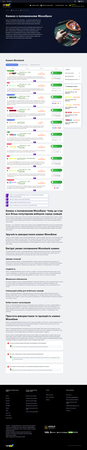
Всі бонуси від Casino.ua (56, 86)
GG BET (7, 403)
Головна (7, 10)
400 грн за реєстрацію (31, 400)
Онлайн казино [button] (35, 5)
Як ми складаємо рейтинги (72, 399)
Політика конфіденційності (72, 397)
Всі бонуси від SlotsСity (56, 148)
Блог (4, 1)
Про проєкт (69, 394)
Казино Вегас (9, 418)
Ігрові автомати (60, 5)
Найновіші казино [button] (24, 64)
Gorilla (7, 396)
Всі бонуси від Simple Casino (56, 124)
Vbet (7, 410)
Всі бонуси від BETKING (56, 112)
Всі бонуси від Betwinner (56, 98)
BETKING (8, 405)
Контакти (9, 1)
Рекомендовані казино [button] (12, 64)
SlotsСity (8, 400)
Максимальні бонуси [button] (35, 64)
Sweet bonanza (49, 394)
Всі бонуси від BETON (56, 160)
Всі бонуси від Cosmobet (56, 184)
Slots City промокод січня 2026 (32, 409)
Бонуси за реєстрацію (47, 5)
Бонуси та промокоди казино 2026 (31, 390)
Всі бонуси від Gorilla (56, 172)
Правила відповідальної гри (72, 405)
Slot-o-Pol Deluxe (50, 397)
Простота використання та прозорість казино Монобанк (23, 205)
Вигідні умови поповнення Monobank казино (20, 202)
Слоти (47, 390)
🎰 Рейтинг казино (14, 10)
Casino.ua (8, 413)
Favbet (7, 408)
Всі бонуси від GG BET (56, 74)
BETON (7, 398)
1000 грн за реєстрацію (31, 398)
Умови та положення (71, 408)
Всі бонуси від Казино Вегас (56, 136)
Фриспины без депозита (32, 405)
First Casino (8, 415)
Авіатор (48, 399)
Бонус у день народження (32, 411)
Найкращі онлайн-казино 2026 (12, 390)
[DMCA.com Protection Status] (73, 432)
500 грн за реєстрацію (31, 403)
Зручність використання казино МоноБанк (20, 199)
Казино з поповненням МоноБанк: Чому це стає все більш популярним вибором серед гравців (26, 195)
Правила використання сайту (71, 403)
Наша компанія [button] (70, 390)
